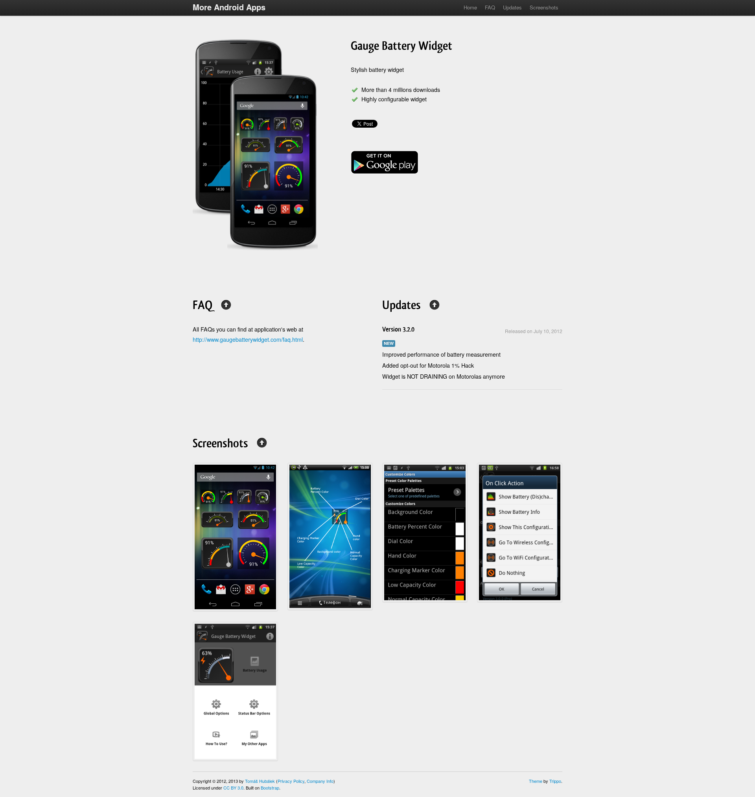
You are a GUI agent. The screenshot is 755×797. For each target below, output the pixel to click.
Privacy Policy (291, 781)
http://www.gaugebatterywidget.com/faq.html (248, 339)
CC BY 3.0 (233, 787)
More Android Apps (229, 7)
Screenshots (544, 7)
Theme (535, 781)
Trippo (555, 781)
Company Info (320, 781)
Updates (512, 7)
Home (470, 7)
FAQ (490, 7)
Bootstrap (270, 787)
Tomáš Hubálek (260, 781)
